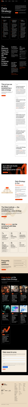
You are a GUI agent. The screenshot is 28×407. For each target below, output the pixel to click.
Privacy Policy (2, 393)
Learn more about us (4, 216)
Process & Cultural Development (16, 398)
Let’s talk (16, 12)
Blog (23, 387)
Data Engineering (16, 392)
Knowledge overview (24, 385)
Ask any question (3, 269)
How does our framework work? (19, 199)
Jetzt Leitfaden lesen (5, 172)
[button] (6, 1)
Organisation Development (16, 397)
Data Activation (16, 393)
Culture (16, 195)
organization (17, 193)
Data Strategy (16, 387)
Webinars (24, 389)
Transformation (16, 396)
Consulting (5, 5)
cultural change (21, 150)
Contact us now (3, 95)
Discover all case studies (4, 282)
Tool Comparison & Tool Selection (16, 388)
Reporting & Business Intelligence (15, 394)
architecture (19, 194)
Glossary (24, 388)
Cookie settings (7, 404)
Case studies (24, 386)
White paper (24, 390)
